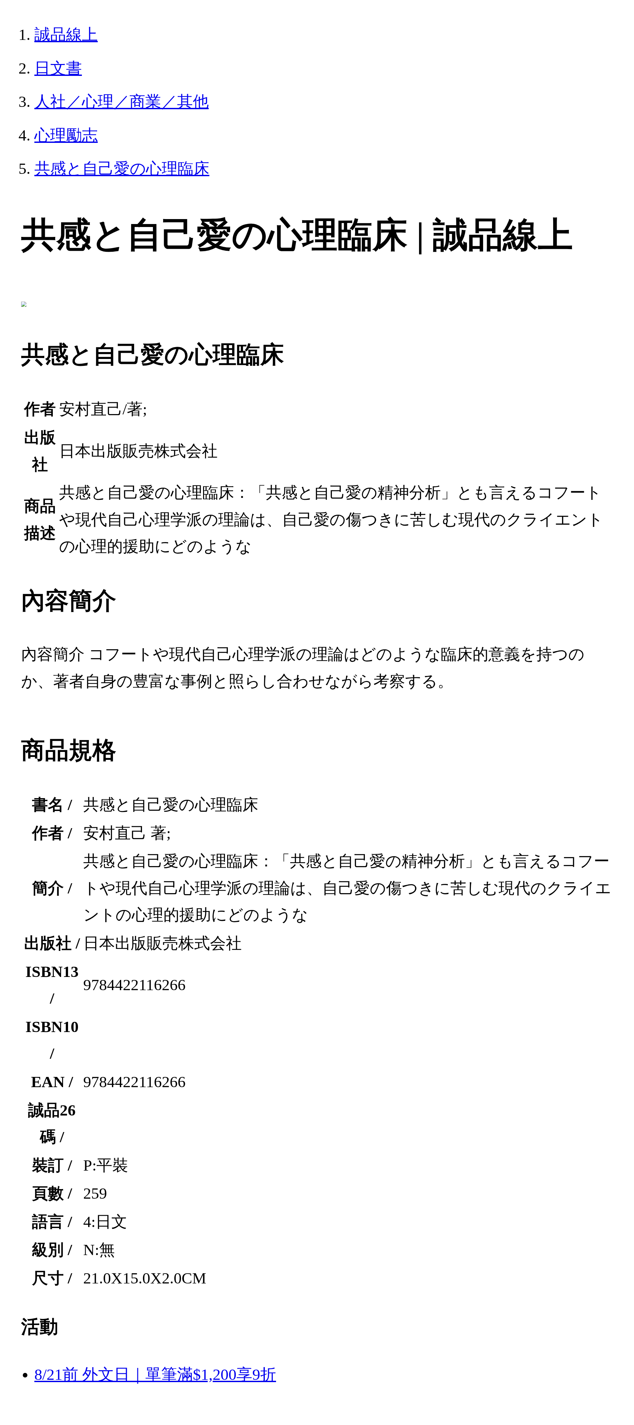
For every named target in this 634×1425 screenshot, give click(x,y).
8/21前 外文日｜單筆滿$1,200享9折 (155, 1374)
